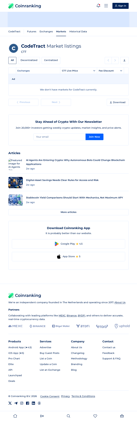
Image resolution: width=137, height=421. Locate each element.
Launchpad (15, 375)
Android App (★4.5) (20, 347)
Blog (74, 369)
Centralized (51, 60)
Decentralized (29, 60)
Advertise (45, 347)
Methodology (79, 358)
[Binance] (37, 326)
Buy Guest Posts (49, 353)
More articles (68, 212)
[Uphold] (122, 326)
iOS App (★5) (16, 353)
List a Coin (46, 358)
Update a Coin (48, 364)
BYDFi (81, 315)
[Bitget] (61, 326)
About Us (119, 302)
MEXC (62, 315)
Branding (76, 364)
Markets (61, 31)
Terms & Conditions (83, 396)
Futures (31, 31)
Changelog (77, 353)
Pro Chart (14, 358)
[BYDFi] (82, 326)
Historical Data (78, 31)
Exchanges (46, 31)
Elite (11, 364)
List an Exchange (50, 369)
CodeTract (14, 31)
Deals (11, 381)
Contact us (108, 347)
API (10, 369)
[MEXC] (15, 326)
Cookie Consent (49, 396)
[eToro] (102, 326)
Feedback (108, 353)
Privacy (65, 396)
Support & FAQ (111, 358)
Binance (72, 315)
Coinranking (28, 5)
